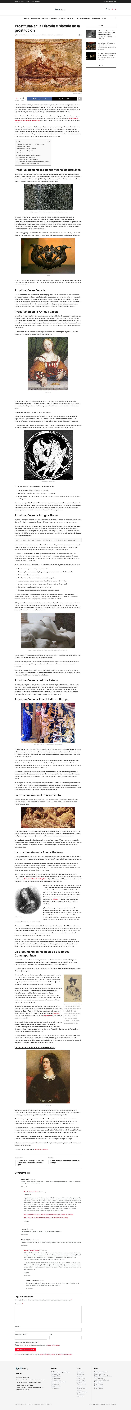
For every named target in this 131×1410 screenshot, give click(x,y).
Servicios (37, 1)
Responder (25, 1186)
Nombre (18, 1326)
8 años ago (31, 1229)
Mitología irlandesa (56, 1386)
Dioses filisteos (98, 1388)
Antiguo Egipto (81, 1380)
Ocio (103, 18)
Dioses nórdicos (98, 1386)
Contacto (27, 1)
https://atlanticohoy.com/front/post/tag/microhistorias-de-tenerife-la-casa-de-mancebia (48, 1214)
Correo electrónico (21, 1334)
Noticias (26, 18)
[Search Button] (115, 18)
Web (50, 1334)
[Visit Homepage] (60, 9)
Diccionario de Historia (83, 18)
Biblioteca (53, 18)
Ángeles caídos (98, 1378)
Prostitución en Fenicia (23, 146)
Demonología (80, 1394)
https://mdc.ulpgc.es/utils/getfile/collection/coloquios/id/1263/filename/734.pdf (46, 1218)
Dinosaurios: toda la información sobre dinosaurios (30, 1380)
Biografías (62, 18)
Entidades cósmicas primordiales (60, 1372)
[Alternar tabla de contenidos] (48, 141)
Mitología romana (56, 1380)
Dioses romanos (98, 1384)
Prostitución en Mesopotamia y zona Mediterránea (31, 144)
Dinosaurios (96, 18)
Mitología (70, 18)
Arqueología (35, 18)
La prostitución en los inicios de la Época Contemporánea (33, 161)
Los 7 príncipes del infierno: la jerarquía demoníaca (106, 44)
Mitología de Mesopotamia (58, 1382)
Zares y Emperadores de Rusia (103, 1376)
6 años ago (32, 1179)
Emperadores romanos (100, 1372)
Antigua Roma (81, 1382)
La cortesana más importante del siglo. (30, 163)
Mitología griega (55, 1374)
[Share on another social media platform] (80, 99)
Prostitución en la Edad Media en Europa (28, 155)
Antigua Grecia (81, 1378)
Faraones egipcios (99, 1374)
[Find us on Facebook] (106, 9)
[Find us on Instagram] (115, 9)
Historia (44, 18)
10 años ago (36, 1239)
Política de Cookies (19, 1)
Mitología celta (55, 1384)
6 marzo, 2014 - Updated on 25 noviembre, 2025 (44, 35)
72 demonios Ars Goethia (101, 1380)
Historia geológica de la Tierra (24, 1385)
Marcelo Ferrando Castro (22, 35)
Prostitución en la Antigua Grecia (26, 148)
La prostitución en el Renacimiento (27, 157)
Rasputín (56, 1013)
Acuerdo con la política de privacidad (27, 1342)
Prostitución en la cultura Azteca (26, 153)
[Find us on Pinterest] (112, 9)
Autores (32, 1)
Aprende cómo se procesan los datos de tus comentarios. (56, 1354)
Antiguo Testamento (82, 1392)
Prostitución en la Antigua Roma (26, 151)
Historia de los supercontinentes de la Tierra (28, 1382)
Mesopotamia (81, 1372)
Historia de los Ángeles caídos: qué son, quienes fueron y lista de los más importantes (106, 32)
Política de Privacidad (53, 1345)
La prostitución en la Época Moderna (27, 159)
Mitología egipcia (55, 1378)
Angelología (80, 1396)
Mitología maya (55, 1388)
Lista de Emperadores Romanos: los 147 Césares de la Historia (107, 54)
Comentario (19, 1304)
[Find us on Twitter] (109, 9)
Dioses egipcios (98, 1382)
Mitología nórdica (56, 1376)
